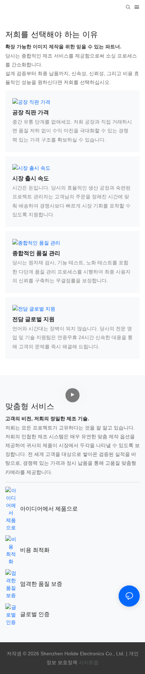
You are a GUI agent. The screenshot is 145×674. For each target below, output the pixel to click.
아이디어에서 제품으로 (49, 509)
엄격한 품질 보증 (41, 584)
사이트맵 (89, 662)
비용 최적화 (35, 550)
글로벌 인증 (35, 614)
